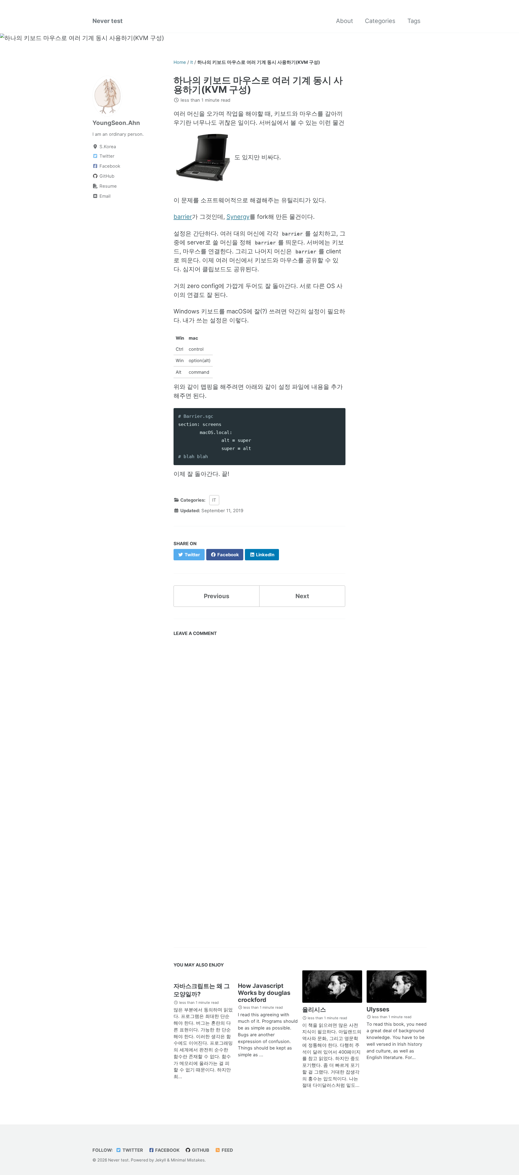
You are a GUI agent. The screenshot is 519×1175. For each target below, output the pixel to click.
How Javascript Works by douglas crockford (264, 992)
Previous (216, 596)
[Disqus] (259, 715)
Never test (107, 20)
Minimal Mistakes (188, 1160)
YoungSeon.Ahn (116, 122)
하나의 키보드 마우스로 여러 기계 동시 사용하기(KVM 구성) (258, 85)
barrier (183, 216)
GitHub (200, 1150)
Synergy (238, 216)
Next (302, 596)
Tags (414, 20)
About (344, 20)
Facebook (166, 1150)
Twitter (132, 1150)
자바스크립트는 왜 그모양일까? (202, 990)
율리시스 (314, 1009)
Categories (380, 20)
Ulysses (378, 1009)
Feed (227, 1150)
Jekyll (160, 1160)
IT (214, 500)
